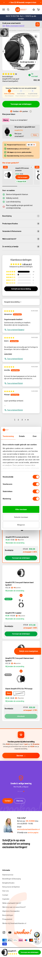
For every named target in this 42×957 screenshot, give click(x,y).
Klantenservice (7, 875)
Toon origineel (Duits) (15, 359)
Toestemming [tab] (8, 436)
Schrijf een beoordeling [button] (21, 289)
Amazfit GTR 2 (19, 130)
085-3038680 (30, 821)
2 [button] (18, 420)
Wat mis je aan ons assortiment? (14, 907)
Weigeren (21, 525)
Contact (8, 801)
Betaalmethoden (8, 883)
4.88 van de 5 (27, 264)
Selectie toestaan (21, 517)
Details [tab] (22, 436)
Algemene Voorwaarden (11, 911)
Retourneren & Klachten (11, 887)
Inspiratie (5, 899)
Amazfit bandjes (11, 30)
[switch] (36, 484)
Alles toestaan (21, 509)
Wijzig (35, 135)
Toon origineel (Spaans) (15, 330)
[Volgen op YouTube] (9, 932)
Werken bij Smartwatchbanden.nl (14, 923)
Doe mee (20, 755)
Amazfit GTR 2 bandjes (24, 30)
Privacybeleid (7, 919)
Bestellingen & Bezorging (11, 879)
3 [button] (22, 420)
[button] (8, 74)
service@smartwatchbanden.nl (28, 829)
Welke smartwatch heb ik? (15, 26)
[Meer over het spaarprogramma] (30, 111)
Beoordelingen (7, 915)
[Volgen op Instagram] (3, 932)
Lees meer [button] (8, 354)
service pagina (33, 832)
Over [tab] (35, 436)
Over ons (19, 801)
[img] (9, 311)
